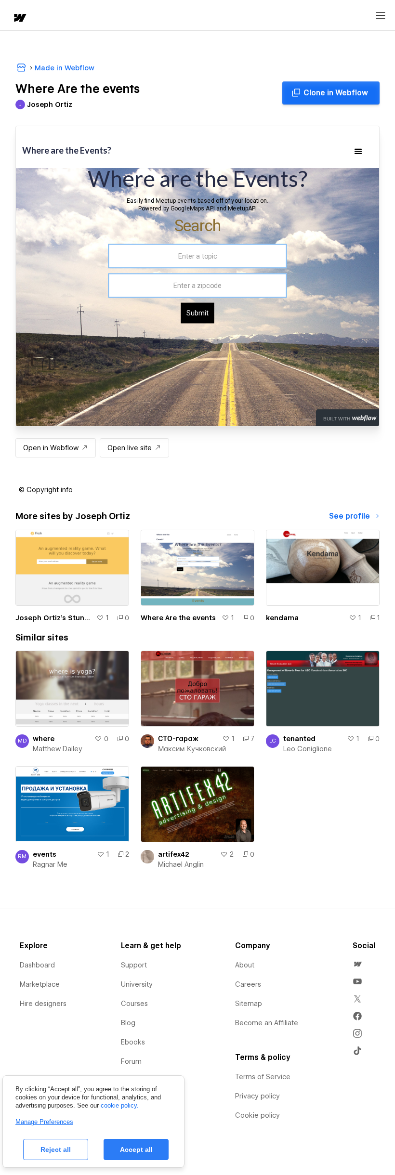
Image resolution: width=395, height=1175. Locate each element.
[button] (45, 490)
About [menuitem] (244, 965)
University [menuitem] (137, 984)
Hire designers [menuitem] (43, 1003)
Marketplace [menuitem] (40, 984)
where (43, 739)
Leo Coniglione (307, 749)
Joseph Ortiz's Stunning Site (53, 618)
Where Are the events (178, 618)
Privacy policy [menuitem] (257, 1096)
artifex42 (173, 854)
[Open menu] (380, 16)
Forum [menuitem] (131, 1061)
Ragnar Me (50, 864)
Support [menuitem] (134, 965)
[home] (19, 18)
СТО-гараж (178, 739)
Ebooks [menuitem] (133, 1042)
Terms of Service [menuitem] (262, 1077)
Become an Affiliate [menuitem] (266, 1023)
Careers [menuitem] (248, 984)
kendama (282, 618)
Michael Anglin (181, 864)
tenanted (299, 739)
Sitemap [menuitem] (248, 1003)
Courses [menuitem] (134, 1003)
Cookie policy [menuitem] (257, 1115)
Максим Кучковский (192, 749)
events (44, 854)
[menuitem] (357, 964)
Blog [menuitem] (128, 1023)
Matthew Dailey (57, 749)
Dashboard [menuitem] (37, 965)
